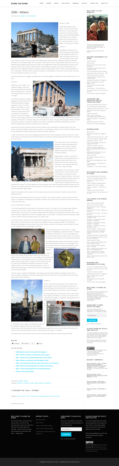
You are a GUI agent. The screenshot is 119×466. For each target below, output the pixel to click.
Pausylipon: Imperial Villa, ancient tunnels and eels (96, 68)
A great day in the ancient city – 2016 (97, 73)
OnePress (63, 462)
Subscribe (92, 320)
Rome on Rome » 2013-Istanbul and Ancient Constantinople (96, 395)
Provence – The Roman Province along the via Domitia (96, 220)
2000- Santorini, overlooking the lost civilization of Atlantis (34, 366)
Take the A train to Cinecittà (95, 146)
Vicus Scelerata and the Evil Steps (96, 106)
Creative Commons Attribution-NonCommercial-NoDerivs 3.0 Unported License (95, 353)
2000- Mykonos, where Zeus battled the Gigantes (31, 352)
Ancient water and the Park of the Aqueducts (96, 65)
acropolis (20, 383)
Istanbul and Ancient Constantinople (97, 235)
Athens (20, 381)
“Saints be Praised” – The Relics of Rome (96, 119)
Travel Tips (94, 3)
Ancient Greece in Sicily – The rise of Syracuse (97, 213)
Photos (84, 3)
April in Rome (90, 63)
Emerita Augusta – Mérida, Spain (96, 229)
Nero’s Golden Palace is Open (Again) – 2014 (95, 82)
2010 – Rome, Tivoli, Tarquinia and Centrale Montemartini (96, 242)
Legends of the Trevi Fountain (95, 185)
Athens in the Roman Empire (25, 371)
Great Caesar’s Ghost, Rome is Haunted (95, 180)
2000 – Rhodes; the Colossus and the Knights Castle (32, 360)
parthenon (47, 383)
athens (31, 383)
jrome (34, 16)
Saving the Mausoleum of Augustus (97, 80)
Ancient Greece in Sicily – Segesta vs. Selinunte (97, 210)
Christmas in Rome (92, 113)
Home (41, 3)
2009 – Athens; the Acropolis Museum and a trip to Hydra (34, 357)
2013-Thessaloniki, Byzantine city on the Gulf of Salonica (97, 237)
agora (26, 383)
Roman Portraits (91, 61)
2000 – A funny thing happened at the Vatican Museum (33, 368)
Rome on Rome (19, 3)
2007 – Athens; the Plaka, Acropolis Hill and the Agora (33, 355)
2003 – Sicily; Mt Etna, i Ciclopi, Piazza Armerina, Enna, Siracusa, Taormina (96, 253)
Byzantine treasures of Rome (95, 122)
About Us (104, 3)
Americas (76, 3)
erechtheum (39, 383)
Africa (56, 3)
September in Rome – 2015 (94, 140)
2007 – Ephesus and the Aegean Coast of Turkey (96, 245)
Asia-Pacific (66, 3)
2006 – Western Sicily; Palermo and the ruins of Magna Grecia (97, 249)
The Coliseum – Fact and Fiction (96, 88)
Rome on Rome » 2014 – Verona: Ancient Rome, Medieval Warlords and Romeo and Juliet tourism (97, 365)
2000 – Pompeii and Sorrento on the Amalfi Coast (97, 256)
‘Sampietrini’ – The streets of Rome (97, 166)
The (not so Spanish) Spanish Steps (97, 139)
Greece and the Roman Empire (95, 203)
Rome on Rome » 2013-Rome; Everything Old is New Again (96, 382)
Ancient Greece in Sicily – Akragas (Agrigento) (96, 207)
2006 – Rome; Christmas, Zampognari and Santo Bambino (96, 116)
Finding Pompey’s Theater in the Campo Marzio (96, 77)
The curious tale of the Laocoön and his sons (97, 90)
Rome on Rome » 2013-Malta (96, 389)
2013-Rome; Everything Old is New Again (96, 160)
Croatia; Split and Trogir (93, 240)
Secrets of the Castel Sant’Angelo (96, 93)
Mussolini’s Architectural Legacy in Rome (96, 111)
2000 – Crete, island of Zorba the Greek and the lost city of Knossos (37, 363)
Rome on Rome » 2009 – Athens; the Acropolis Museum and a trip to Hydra (38, 396)
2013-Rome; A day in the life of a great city (96, 157)
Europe (48, 3)
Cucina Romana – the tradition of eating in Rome (96, 164)
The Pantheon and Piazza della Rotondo (95, 85)
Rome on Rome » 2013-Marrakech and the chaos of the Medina (97, 375)
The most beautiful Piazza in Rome (97, 71)
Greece (26, 381)
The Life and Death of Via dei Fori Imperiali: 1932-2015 (96, 143)
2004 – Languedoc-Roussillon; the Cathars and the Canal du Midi (97, 368)
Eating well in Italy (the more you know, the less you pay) (96, 152)
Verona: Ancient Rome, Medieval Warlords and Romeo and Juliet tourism (96, 232)
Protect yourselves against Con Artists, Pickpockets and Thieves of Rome (97, 149)
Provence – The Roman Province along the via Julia (96, 226)
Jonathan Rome (102, 350)
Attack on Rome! (91, 155)
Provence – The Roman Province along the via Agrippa (96, 223)
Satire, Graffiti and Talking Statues (96, 183)
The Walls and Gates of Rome (95, 75)
